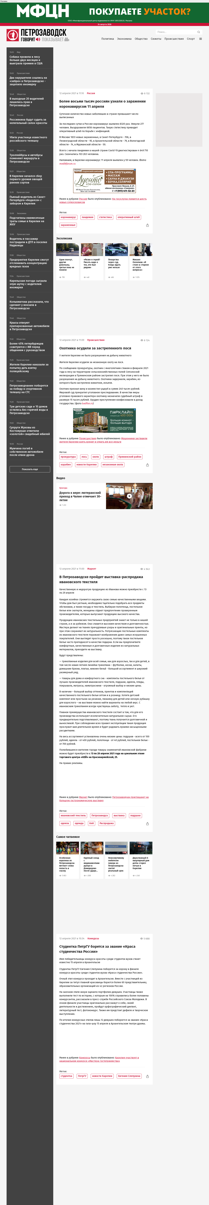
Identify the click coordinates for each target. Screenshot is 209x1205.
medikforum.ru (67, 163)
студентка (66, 1076)
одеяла (65, 823)
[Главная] (13, 40)
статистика (105, 217)
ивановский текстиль (73, 815)
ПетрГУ (82, 1076)
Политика (107, 38)
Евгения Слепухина (129, 1076)
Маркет (91, 568)
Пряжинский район (129, 456)
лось (84, 456)
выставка (119, 815)
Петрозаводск (99, 815)
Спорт (191, 38)
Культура (63, 488)
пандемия (87, 217)
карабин (66, 464)
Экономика (124, 38)
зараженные (68, 225)
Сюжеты (156, 38)
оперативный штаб (129, 217)
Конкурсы (93, 938)
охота (96, 456)
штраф (109, 456)
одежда (79, 823)
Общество (141, 38)
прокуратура (68, 456)
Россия (91, 93)
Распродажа (107, 823)
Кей (91, 823)
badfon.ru (87, 403)
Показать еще (30, 469)
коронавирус (68, 217)
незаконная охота (113, 464)
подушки (135, 815)
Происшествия (174, 38)
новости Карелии (87, 464)
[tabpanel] (67, 261)
